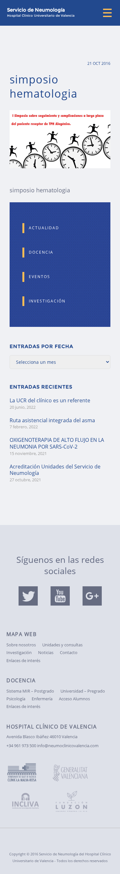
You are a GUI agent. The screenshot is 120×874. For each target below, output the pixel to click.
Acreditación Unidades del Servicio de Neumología (55, 470)
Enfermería (42, 699)
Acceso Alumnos (74, 699)
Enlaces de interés (23, 660)
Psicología (15, 699)
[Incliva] (28, 802)
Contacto (68, 652)
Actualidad (44, 228)
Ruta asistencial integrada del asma (52, 420)
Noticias (45, 652)
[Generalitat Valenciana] (74, 774)
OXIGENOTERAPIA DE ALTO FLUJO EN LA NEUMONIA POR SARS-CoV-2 (57, 443)
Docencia (41, 252)
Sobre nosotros (21, 645)
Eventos (39, 276)
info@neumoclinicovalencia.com (68, 745)
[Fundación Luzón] (74, 798)
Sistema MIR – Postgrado (30, 691)
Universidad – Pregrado (82, 691)
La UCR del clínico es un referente (50, 400)
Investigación (47, 301)
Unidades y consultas (62, 645)
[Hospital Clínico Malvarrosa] (28, 773)
